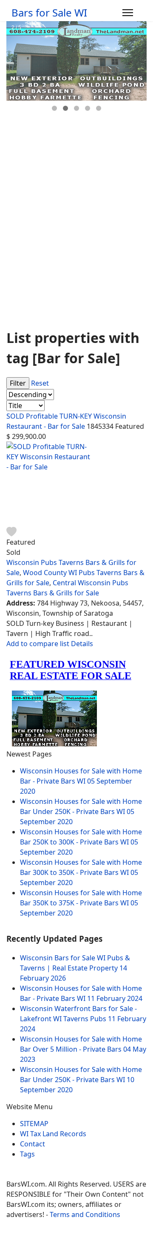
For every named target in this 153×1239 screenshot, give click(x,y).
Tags (27, 1154)
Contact (32, 1144)
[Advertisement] (76, 242)
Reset (40, 383)
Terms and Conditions (85, 1214)
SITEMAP (34, 1123)
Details (82, 643)
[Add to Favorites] (11, 531)
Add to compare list (38, 643)
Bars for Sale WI (49, 13)
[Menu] (127, 12)
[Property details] (76, 483)
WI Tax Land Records (53, 1133)
